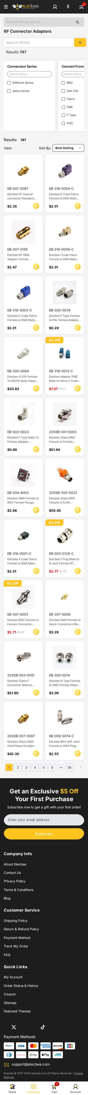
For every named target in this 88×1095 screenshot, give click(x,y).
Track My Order (16, 946)
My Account (13, 977)
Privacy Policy (14, 881)
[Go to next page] (80, 767)
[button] (55, 6)
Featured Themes (17, 1011)
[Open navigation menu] (6, 7)
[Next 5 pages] (60, 767)
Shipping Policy (15, 921)
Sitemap (10, 1003)
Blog (7, 898)
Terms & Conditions (18, 890)
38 (70, 767)
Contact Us (12, 873)
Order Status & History (21, 986)
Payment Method (17, 938)
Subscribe (44, 834)
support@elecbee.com (31, 1064)
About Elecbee (15, 864)
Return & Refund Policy (21, 929)
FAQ (7, 955)
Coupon (10, 994)
